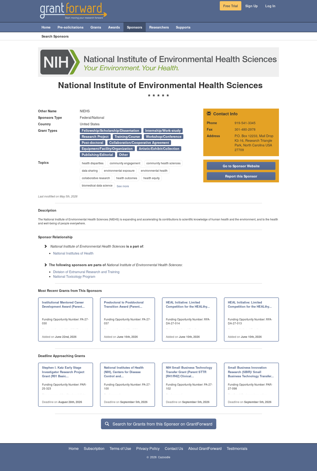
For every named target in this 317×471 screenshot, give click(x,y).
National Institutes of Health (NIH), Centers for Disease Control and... (124, 371)
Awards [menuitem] (114, 27)
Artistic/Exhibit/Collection (159, 148)
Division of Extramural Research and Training (86, 271)
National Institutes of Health (73, 253)
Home (74, 448)
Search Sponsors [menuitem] (55, 36)
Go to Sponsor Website (241, 166)
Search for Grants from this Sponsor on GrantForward (160, 424)
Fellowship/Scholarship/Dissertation (110, 130)
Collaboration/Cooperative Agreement (139, 142)
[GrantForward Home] (73, 10)
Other (123, 154)
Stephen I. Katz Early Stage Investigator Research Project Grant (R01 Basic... (63, 371)
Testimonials (237, 448)
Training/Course (127, 136)
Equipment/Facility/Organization (107, 148)
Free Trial (230, 5)
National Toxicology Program (74, 276)
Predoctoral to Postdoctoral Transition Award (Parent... (124, 304)
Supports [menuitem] (183, 27)
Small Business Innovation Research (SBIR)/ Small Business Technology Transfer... (251, 371)
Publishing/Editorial (97, 154)
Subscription (94, 448)
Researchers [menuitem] (159, 27)
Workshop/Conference (163, 136)
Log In (270, 5)
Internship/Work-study (163, 130)
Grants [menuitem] (96, 27)
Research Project (95, 136)
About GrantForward (205, 448)
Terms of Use (120, 448)
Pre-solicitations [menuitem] (71, 27)
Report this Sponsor (241, 176)
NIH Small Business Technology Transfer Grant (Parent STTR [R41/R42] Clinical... (189, 371)
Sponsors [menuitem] (134, 27)
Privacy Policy (148, 448)
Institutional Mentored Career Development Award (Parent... (63, 304)
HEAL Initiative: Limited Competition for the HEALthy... (188, 304)
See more (123, 186)
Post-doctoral (92, 142)
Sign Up (251, 5)
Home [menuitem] (46, 27)
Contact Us (174, 448)
